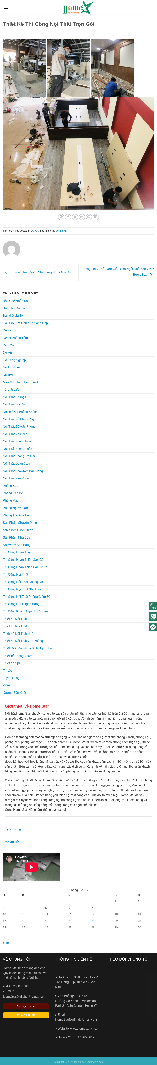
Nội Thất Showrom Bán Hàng (23, 471)
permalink (61, 230)
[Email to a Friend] (82, 217)
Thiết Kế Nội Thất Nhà (18, 633)
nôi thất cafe (11, 389)
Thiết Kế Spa (12, 663)
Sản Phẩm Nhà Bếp (16, 537)
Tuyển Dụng (11, 678)
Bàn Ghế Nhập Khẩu (17, 301)
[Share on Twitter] (75, 217)
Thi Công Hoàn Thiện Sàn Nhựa (25, 567)
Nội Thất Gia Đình (15, 404)
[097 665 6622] (153, 606)
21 (93, 920)
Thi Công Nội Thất (15, 574)
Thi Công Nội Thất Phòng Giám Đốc (27, 596)
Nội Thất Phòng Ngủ (17, 441)
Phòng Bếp (10, 485)
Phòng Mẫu (11, 500)
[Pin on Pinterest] (89, 217)
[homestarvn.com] (78, 7)
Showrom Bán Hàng (16, 545)
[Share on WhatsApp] (61, 217)
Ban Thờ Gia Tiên (15, 308)
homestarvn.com (94, 1061)
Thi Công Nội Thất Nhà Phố (22, 589)
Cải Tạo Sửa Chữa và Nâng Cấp (25, 323)
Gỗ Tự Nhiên (12, 367)
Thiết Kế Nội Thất (15, 619)
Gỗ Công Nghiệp (14, 360)
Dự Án (34, 230)
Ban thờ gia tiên (14, 315)
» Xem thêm (15, 829)
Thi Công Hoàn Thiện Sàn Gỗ (23, 559)
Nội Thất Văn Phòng (17, 478)
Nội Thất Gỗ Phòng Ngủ (19, 419)
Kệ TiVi (8, 374)
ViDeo (7, 685)
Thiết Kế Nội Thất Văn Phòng (23, 641)
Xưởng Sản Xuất (14, 692)
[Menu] (6, 7)
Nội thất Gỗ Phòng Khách (20, 411)
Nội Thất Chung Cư (16, 397)
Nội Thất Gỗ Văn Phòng (19, 426)
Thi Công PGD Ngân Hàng (21, 604)
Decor (7, 330)
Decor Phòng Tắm (15, 337)
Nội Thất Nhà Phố (15, 434)
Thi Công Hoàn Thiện (17, 552)
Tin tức (7, 670)
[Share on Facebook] (68, 217)
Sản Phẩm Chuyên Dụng (20, 522)
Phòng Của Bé (13, 493)
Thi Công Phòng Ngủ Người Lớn (25, 611)
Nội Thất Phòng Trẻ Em (19, 456)
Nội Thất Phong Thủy (17, 448)
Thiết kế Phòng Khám (17, 656)
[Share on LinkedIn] (96, 217)
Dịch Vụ (8, 345)
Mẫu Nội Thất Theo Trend (20, 382)
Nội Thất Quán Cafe (16, 463)
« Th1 (7, 942)
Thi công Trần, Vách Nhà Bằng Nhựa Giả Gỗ (40, 272)
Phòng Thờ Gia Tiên (17, 515)
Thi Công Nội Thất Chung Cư (23, 582)
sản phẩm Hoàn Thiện (18, 530)
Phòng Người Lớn (15, 508)
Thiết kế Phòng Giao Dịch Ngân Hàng (28, 648)
